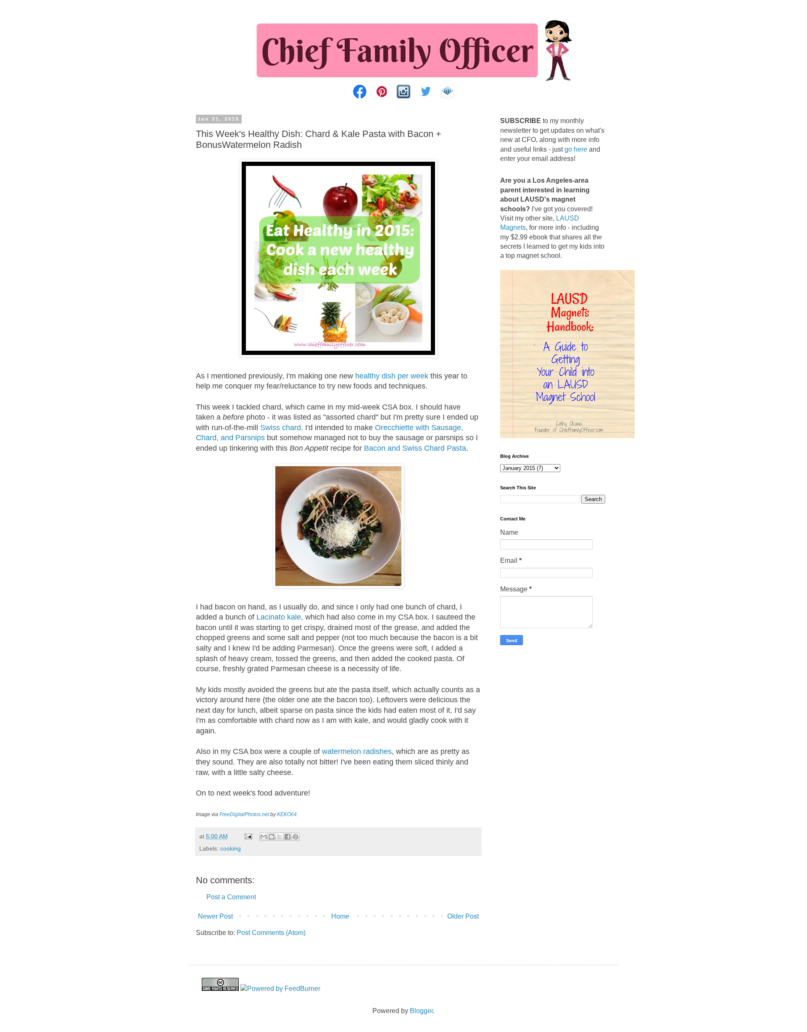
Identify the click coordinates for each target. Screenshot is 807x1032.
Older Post (463, 916)
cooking (230, 848)
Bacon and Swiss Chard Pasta (415, 448)
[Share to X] (279, 836)
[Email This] (263, 836)
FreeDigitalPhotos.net (244, 814)
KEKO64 (287, 814)
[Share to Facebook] (287, 836)
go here (575, 149)
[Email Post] (248, 836)
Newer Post (215, 916)
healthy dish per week (391, 376)
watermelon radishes (357, 751)
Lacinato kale (278, 617)
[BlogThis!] (271, 836)
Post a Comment (231, 897)
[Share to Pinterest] (295, 836)
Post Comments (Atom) (271, 932)
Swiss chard (280, 427)
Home (340, 916)
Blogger (421, 1010)
